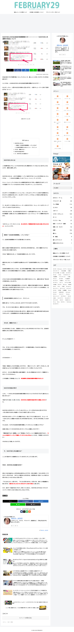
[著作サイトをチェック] (21, 511)
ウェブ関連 (5, 495)
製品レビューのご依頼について (61, 253)
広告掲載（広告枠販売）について (61, 256)
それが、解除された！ (20, 149)
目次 (23, 140)
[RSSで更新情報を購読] (29, 511)
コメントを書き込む (25, 618)
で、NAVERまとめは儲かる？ (22, 153)
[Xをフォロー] (24, 511)
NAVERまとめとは (19, 143)
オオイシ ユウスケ (17, 518)
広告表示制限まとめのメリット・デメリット (26, 147)
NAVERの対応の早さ (19, 151)
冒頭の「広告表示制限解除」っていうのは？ (26, 145)
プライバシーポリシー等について (61, 259)
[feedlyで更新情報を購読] (27, 511)
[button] (41, 70)
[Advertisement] (37, 23)
